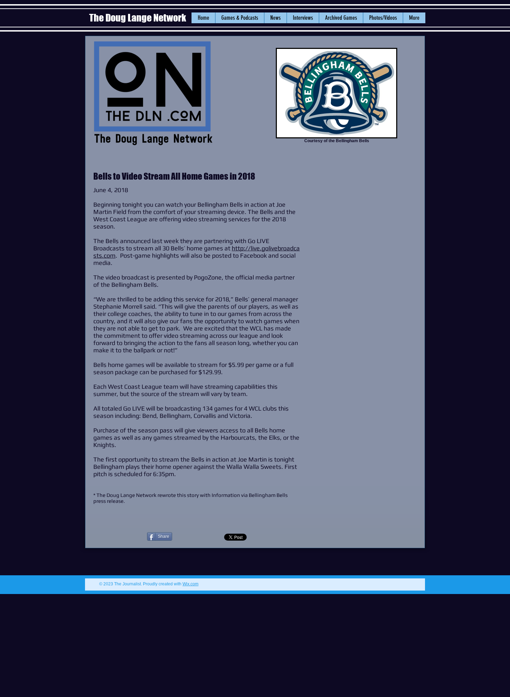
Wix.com (190, 584)
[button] (275, 17)
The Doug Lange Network (138, 18)
